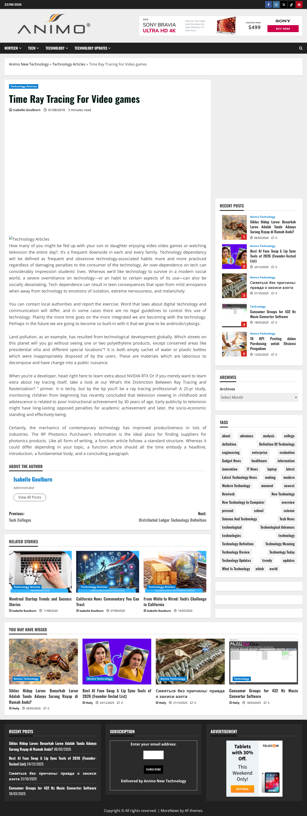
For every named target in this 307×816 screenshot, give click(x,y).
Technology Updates (91, 48)
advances (246, 435)
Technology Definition (238, 543)
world (273, 568)
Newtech (11, 48)
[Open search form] (301, 48)
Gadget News (231, 460)
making (270, 477)
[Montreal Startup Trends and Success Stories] (40, 572)
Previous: (20, 516)
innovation (229, 469)
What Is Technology (236, 568)
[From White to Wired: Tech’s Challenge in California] (175, 572)
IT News (252, 469)
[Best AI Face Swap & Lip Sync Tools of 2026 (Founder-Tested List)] (116, 661)
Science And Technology (239, 518)
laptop (272, 469)
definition (229, 444)
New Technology (283, 494)
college (289, 435)
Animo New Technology (29, 64)
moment (267, 485)
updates (289, 560)
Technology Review (236, 552)
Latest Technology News (239, 477)
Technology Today (282, 552)
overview (288, 502)
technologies (231, 535)
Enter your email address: (153, 762)
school (258, 510)
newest (289, 485)
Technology (55, 48)
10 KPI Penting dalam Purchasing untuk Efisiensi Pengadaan (234, 344)
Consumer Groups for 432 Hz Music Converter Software (234, 315)
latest (290, 469)
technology (286, 535)
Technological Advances (277, 527)
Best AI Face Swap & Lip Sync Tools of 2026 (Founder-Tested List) (234, 256)
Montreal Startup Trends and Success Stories (40, 601)
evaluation (287, 452)
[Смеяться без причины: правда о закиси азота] (190, 661)
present (228, 510)
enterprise (259, 452)
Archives (227, 389)
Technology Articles (68, 64)
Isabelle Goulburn (32, 479)
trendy (267, 560)
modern (289, 477)
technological (232, 527)
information (286, 460)
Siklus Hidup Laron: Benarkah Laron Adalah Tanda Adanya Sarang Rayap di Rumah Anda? (234, 227)
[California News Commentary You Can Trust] (107, 572)
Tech (32, 48)
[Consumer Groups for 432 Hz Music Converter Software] (263, 661)
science (289, 510)
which (260, 568)
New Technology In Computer (243, 502)
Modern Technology (236, 485)
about (226, 435)
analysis (268, 435)
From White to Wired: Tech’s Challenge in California (175, 601)
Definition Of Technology (277, 444)
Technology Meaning (280, 543)
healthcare (259, 460)
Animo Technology (262, 217)
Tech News (287, 518)
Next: (172, 516)
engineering (231, 452)
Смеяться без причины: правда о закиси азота (234, 285)
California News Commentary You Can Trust (107, 601)
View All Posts (29, 497)
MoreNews (170, 810)
